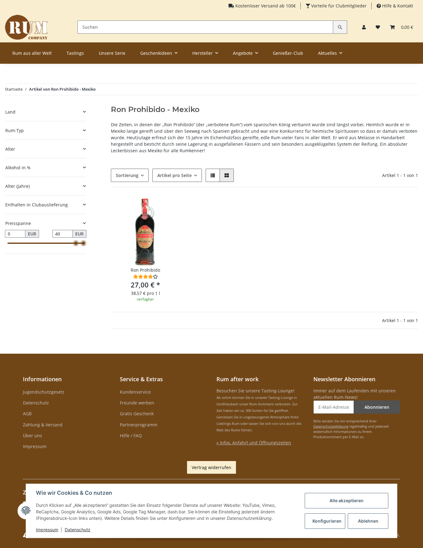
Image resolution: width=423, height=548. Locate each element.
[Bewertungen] (145, 276)
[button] (364, 27)
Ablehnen (368, 521)
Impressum (34, 446)
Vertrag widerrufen (211, 467)
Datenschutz (36, 403)
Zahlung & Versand (43, 425)
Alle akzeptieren (346, 500)
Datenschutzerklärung (330, 426)
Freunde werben (137, 403)
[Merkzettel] (378, 27)
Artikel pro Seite (174, 175)
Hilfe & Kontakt (397, 6)
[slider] (75, 243)
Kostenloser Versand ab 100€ (265, 6)
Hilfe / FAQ (131, 435)
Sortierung (127, 175)
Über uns (32, 435)
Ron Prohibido (145, 270)
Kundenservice (135, 392)
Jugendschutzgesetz (43, 392)
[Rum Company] (26, 27)
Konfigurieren (327, 521)
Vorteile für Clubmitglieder (338, 6)
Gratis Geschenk (137, 413)
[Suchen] (340, 27)
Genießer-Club (288, 53)
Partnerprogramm (138, 425)
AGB (27, 413)
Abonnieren (376, 407)
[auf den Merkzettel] (170, 207)
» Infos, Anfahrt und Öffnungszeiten (253, 443)
